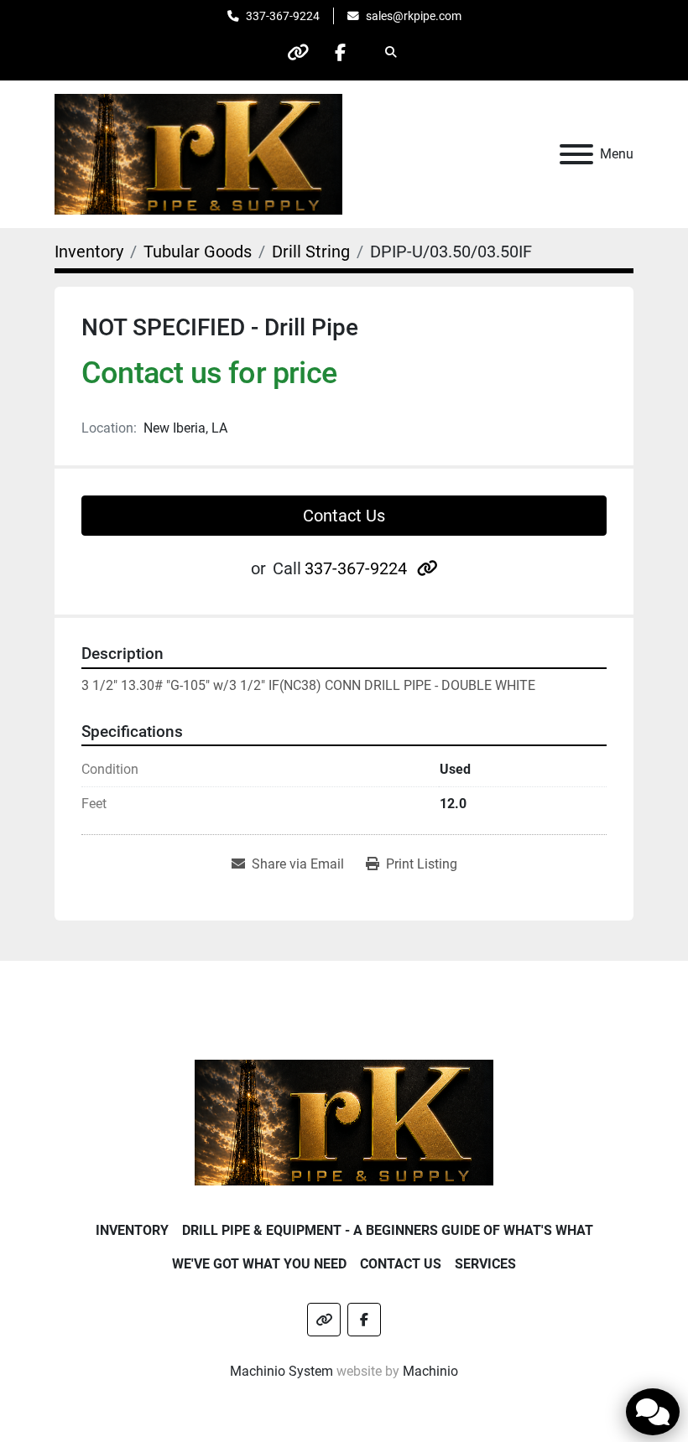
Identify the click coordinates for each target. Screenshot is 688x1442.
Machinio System (281, 1371)
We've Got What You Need (259, 1264)
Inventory (132, 1230)
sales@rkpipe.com (413, 16)
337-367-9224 (283, 16)
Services (485, 1264)
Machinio (430, 1371)
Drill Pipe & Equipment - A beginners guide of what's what (387, 1230)
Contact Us (344, 516)
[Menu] (576, 154)
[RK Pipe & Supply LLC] (344, 1121)
